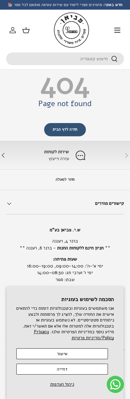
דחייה (62, 369)
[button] (26, 30)
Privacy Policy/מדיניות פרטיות (74, 335)
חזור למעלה (65, 179)
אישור (62, 354)
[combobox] (65, 58)
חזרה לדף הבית (65, 129)
